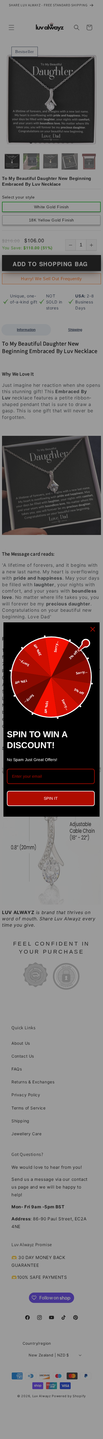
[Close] (93, 629)
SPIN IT (51, 798)
